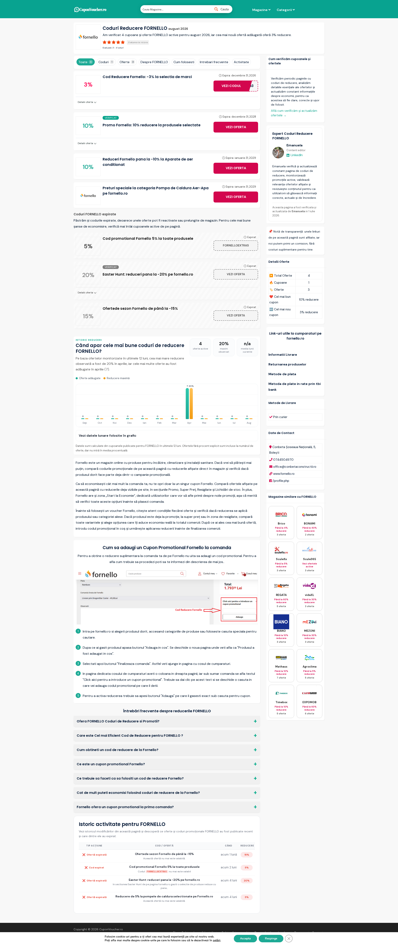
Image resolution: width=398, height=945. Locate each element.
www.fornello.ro (284, 474)
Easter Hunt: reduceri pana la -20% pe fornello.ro (148, 274)
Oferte (127, 62)
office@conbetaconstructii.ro (294, 467)
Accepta (245, 938)
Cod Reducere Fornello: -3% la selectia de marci (147, 76)
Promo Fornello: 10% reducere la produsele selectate (151, 125)
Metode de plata (282, 374)
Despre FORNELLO (154, 62)
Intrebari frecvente (214, 62)
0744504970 (283, 460)
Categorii (285, 10)
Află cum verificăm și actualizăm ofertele (294, 113)
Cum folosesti (184, 62)
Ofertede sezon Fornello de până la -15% (140, 308)
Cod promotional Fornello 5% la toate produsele (148, 238)
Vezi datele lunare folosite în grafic (107, 435)
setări (216, 940)
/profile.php (281, 481)
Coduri (105, 62)
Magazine (260, 10)
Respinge (271, 938)
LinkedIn (297, 155)
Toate (85, 62)
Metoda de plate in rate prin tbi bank (294, 387)
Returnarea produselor (287, 364)
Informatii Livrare (282, 354)
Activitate (241, 62)
